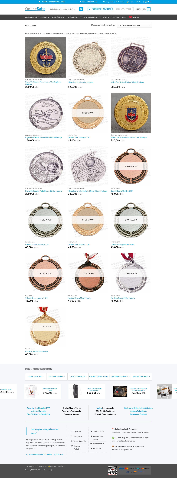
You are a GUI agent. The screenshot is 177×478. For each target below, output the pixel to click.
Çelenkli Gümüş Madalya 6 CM (36, 244)
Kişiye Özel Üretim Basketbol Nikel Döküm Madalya (87, 191)
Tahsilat (138, 2)
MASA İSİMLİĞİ (31, 17)
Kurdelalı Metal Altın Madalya (36, 351)
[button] (123, 9)
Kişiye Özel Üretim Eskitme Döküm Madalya (127, 82)
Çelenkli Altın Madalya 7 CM (78, 244)
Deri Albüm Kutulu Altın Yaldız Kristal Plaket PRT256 (118, 389)
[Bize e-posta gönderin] (150, 2)
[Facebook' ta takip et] (143, 2)
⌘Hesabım (120, 2)
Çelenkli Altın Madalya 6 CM (78, 137)
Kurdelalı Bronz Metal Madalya (79, 298)
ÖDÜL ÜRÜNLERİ (58, 17)
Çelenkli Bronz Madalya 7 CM (36, 298)
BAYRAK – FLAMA (119, 17)
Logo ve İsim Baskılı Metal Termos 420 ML (73, 389)
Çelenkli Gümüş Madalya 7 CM (122, 244)
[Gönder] (81, 9)
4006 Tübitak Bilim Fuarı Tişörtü (29, 389)
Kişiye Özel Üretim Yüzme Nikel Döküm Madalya (43, 137)
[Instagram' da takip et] (146, 2)
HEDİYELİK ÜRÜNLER (91, 17)
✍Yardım (129, 2)
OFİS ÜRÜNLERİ (74, 17)
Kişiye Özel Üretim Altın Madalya (80, 82)
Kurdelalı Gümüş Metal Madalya (123, 298)
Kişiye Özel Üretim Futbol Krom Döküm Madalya (43, 191)
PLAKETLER (44, 17)
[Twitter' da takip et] (148, 2)
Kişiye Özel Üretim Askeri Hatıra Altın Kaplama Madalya (43, 83)
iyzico (99, 408)
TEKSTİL (106, 17)
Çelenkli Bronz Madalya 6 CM (122, 191)
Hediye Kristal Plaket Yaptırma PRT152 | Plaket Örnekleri (162, 389)
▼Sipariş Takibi (108, 2)
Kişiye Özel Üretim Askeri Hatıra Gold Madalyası (129, 137)
